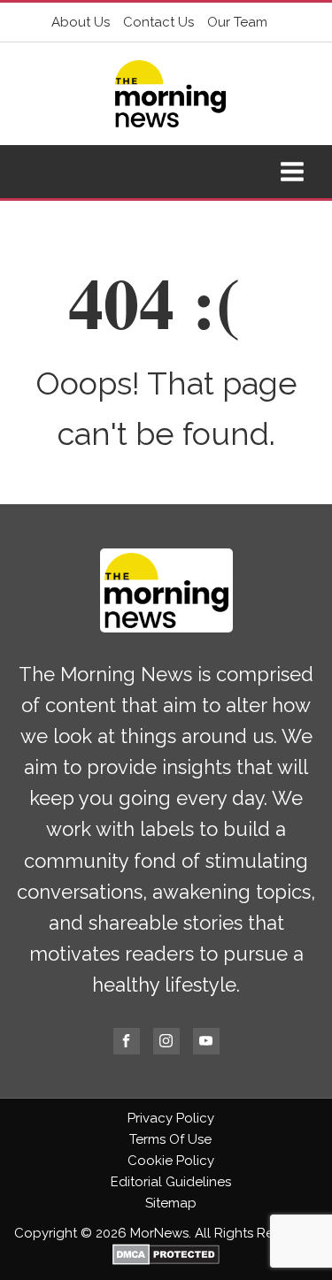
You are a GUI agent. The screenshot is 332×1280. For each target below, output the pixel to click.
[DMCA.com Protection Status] (166, 1261)
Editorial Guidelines (171, 1182)
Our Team (237, 22)
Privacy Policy (170, 1118)
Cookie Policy (170, 1161)
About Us (80, 22)
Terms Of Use (170, 1139)
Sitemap (171, 1203)
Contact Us (158, 22)
